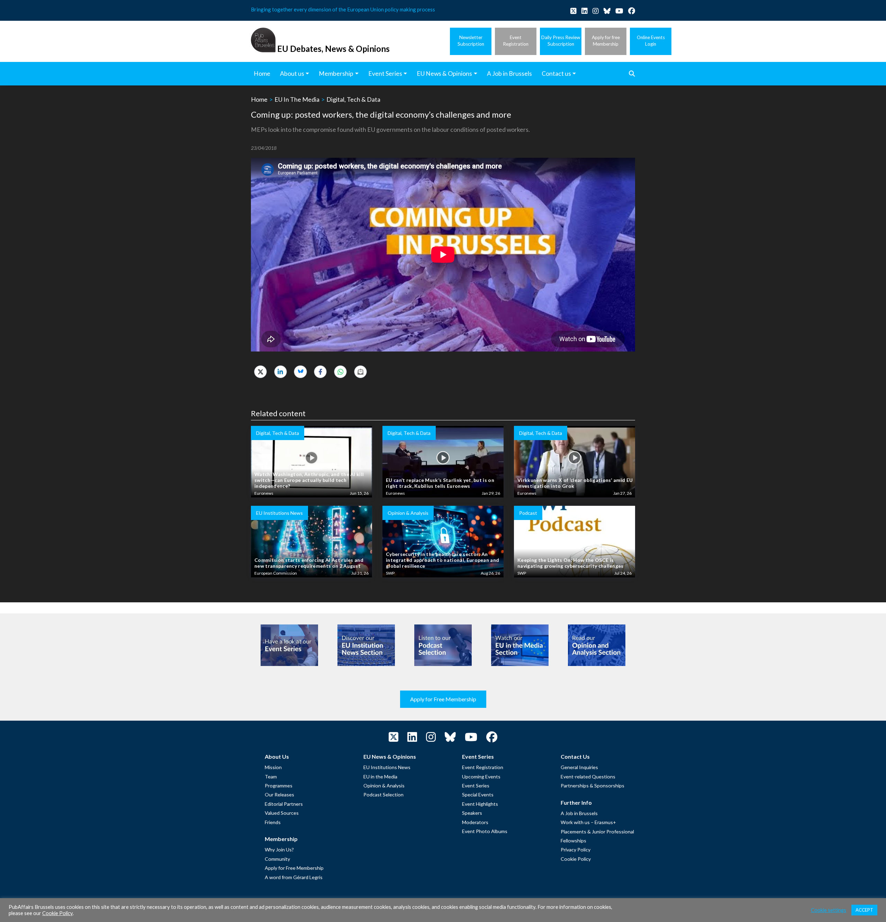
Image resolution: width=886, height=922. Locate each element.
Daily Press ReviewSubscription (560, 41)
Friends (273, 822)
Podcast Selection (383, 794)
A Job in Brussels (579, 813)
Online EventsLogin (651, 41)
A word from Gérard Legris (294, 877)
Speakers (472, 813)
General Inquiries (579, 767)
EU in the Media (380, 776)
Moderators (475, 822)
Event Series (475, 785)
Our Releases (279, 794)
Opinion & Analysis (384, 785)
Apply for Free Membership (443, 699)
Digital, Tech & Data (353, 99)
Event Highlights (480, 804)
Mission (273, 767)
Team (271, 776)
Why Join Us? (279, 849)
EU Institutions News (386, 767)
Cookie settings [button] (828, 910)
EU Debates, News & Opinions (333, 49)
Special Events (478, 794)
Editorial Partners (284, 804)
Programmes (278, 785)
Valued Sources (282, 813)
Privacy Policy (575, 849)
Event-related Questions (588, 776)
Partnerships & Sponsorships (592, 785)
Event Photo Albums (484, 831)
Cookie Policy (576, 859)
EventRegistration (515, 41)
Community (277, 859)
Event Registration (482, 767)
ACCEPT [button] (864, 910)
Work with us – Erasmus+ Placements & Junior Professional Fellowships (597, 831)
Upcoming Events (481, 776)
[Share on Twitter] (260, 371)
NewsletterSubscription (471, 41)
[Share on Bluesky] (300, 371)
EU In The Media (296, 99)
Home (259, 99)
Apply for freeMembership (606, 41)
